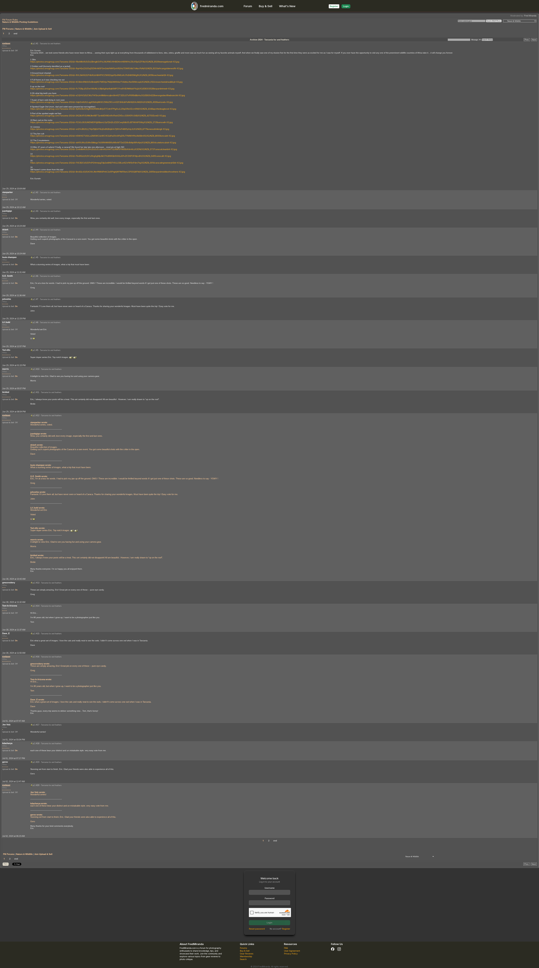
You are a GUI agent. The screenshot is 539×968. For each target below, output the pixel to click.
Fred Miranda (530, 15)
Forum (248, 6)
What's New (287, 6)
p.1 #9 (35, 350)
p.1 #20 (36, 785)
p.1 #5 (35, 257)
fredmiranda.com (211, 6)
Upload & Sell (8, 50)
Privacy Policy (291, 953)
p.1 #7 (35, 299)
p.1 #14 (36, 606)
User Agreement (292, 950)
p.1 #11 (36, 392)
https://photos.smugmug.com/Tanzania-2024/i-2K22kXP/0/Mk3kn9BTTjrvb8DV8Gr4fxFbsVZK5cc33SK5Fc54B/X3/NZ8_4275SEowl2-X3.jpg (98, 115)
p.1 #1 (35, 43)
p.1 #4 (35, 229)
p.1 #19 (36, 762)
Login (346, 6)
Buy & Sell (265, 6)
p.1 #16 (36, 656)
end (15, 33)
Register (334, 6)
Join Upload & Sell (43, 29)
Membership (246, 956)
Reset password (257, 928)
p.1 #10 (36, 369)
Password (269, 898)
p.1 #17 (36, 725)
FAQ (286, 948)
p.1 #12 (36, 415)
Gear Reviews (246, 953)
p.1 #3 (35, 211)
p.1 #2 (35, 192)
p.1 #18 (36, 743)
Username (270, 888)
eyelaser (6, 43)
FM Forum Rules (10, 20)
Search (243, 959)
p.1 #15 (36, 633)
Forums (243, 948)
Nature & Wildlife (23, 29)
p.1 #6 (35, 276)
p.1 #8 (35, 322)
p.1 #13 (36, 582)
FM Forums (8, 29)
